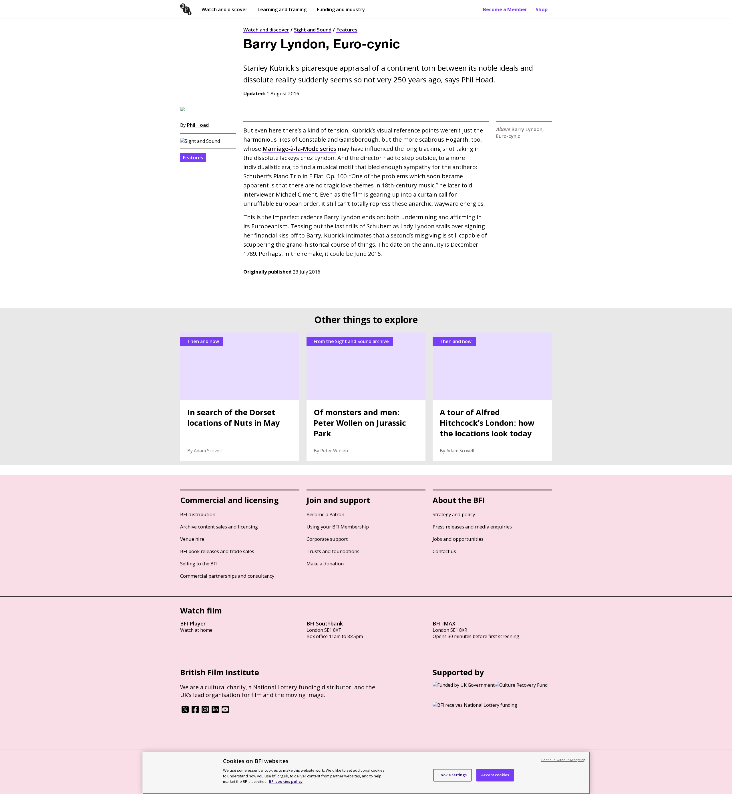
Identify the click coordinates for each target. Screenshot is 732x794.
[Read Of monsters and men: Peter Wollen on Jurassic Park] (366, 396)
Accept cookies (495, 774)
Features (346, 29)
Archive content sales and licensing (219, 526)
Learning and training (282, 9)
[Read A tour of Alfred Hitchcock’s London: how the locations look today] (492, 396)
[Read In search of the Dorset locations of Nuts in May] (239, 396)
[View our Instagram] (205, 711)
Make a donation (325, 563)
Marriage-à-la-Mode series (299, 149)
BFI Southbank (325, 623)
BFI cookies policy (286, 781)
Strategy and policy (454, 514)
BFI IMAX (444, 623)
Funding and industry (341, 9)
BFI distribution (197, 514)
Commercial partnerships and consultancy (227, 576)
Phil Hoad (198, 125)
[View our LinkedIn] (215, 711)
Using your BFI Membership (338, 526)
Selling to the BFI (199, 563)
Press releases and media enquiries (472, 526)
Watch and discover (224, 9)
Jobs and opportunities (458, 539)
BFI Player (193, 623)
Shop (542, 9)
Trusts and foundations (333, 551)
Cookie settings (452, 774)
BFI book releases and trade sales (217, 551)
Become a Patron (325, 514)
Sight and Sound (312, 29)
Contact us (444, 551)
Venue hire (192, 539)
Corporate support (327, 539)
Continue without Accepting (563, 760)
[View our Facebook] (195, 711)
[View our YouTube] (225, 711)
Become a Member (505, 9)
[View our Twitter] (185, 711)
